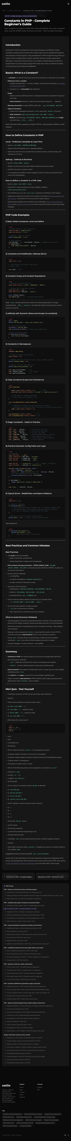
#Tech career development (10, 1126)
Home (21, 1087)
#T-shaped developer (25, 1126)
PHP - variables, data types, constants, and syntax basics (22, 16)
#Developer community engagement (13, 1120)
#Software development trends (25, 1123)
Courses (22, 1092)
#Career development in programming (44, 1117)
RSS (38, 1090)
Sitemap (22, 1097)
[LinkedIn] (65, 1135)
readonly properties (23, 204)
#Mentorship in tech (8, 1117)
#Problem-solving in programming (12, 1114)
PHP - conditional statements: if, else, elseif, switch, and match (23, 948)
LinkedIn (39, 1087)
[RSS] (68, 1135)
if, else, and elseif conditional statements (20, 863)
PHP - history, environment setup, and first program (20, 889)
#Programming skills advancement (45, 1123)
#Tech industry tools (8, 1123)
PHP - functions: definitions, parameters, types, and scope (22, 983)
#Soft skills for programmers (24, 1117)
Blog (21, 1090)
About (21, 1094)
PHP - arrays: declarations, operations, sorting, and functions (23, 925)
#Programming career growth (53, 1114)
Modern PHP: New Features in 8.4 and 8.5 (17, 1035)
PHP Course (9, 886)
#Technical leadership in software (33, 1114)
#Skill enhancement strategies (33, 1120)
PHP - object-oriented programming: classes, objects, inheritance (24, 1003)
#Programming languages (51, 1120)
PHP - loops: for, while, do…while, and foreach (18, 964)
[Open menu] (68, 4)
